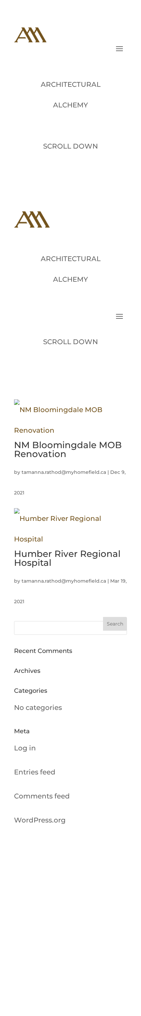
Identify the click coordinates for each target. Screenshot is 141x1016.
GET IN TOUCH (85, 945)
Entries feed (34, 772)
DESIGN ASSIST (86, 983)
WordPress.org (40, 820)
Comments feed (42, 796)
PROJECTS (80, 926)
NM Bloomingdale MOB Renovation (68, 449)
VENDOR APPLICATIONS (97, 964)
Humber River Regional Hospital (67, 558)
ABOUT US (80, 907)
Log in (25, 748)
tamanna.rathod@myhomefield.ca (64, 472)
